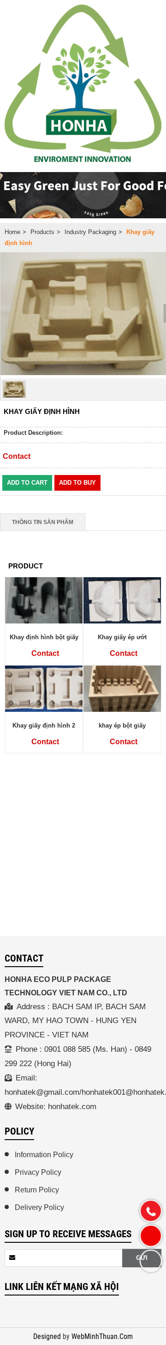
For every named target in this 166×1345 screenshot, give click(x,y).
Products (42, 231)
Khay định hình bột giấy (44, 637)
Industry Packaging (90, 231)
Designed (48, 1337)
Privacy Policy (38, 1172)
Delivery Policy (39, 1207)
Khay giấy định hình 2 (43, 725)
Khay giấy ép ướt (122, 637)
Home (12, 231)
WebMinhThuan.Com (102, 1337)
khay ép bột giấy (122, 725)
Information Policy (44, 1155)
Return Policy (37, 1190)
